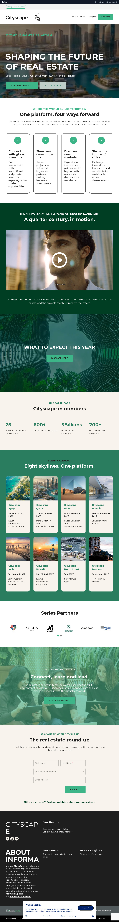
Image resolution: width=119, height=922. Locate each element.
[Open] (83, 771)
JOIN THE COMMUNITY (59, 700)
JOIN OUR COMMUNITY (21, 85)
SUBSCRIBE (105, 17)
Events (75, 17)
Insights (92, 17)
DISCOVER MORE (59, 358)
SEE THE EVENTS (52, 85)
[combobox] (56, 771)
